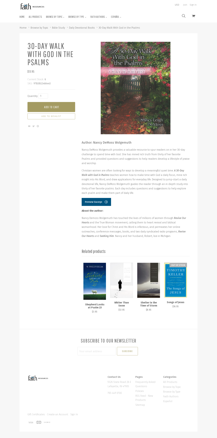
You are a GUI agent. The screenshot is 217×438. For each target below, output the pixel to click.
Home (22, 16)
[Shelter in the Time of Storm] (148, 280)
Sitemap (140, 404)
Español (115, 16)
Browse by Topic (54, 16)
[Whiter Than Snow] (122, 280)
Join (185, 4)
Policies (139, 391)
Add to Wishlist (51, 116)
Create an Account (57, 414)
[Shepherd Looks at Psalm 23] (95, 281)
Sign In (74, 414)
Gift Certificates (36, 414)
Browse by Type (76, 16)
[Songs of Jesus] (175, 280)
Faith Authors (97, 16)
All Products (35, 16)
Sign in (193, 4)
